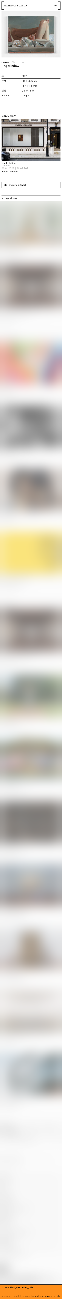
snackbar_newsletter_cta (46, 1296)
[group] (31, 34)
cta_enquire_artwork (15, 184)
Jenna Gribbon (13, 62)
